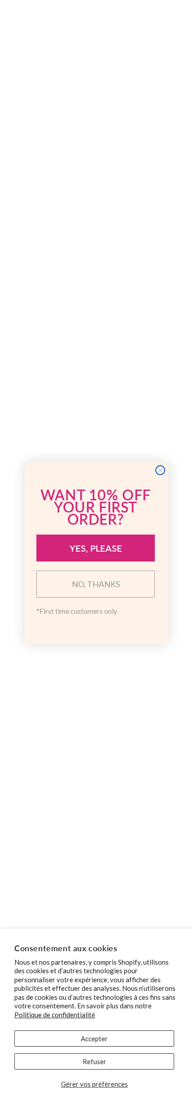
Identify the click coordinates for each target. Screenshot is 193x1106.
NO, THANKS (96, 584)
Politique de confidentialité (54, 1015)
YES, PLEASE (96, 548)
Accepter (94, 1038)
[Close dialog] (160, 470)
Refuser (94, 1061)
